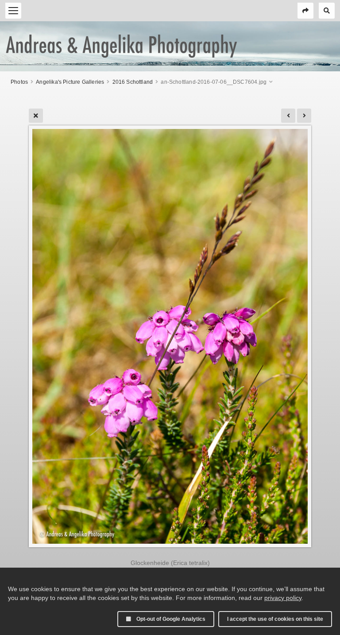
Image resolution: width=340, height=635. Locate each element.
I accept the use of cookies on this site (275, 619)
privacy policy (282, 597)
